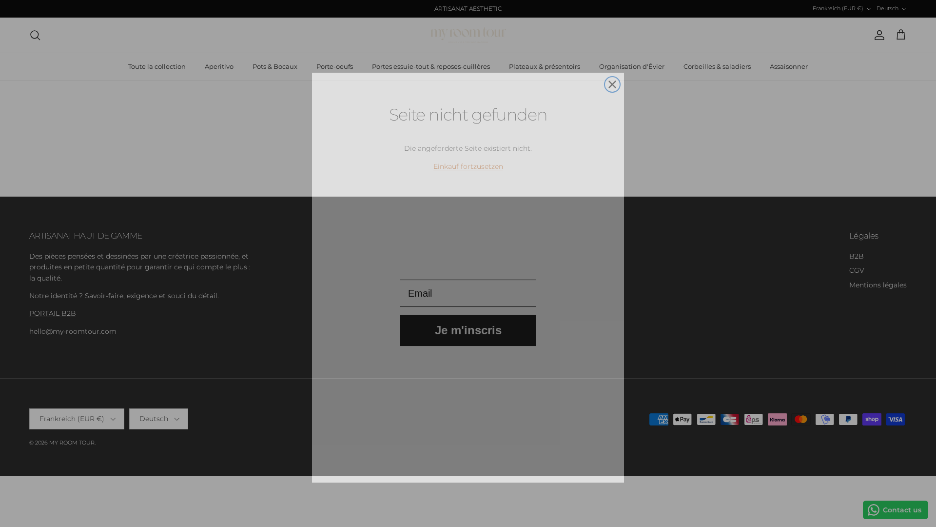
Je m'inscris (468, 325)
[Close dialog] (612, 70)
